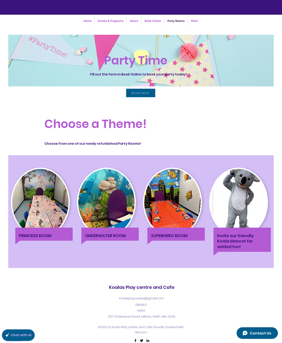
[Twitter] (142, 340)
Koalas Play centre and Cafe (141, 287)
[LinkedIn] (148, 340)
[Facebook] (135, 340)
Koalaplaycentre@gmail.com (141, 298)
